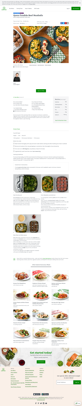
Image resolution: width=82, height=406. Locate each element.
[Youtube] (46, 403)
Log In (68, 8)
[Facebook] (36, 403)
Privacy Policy (32, 4)
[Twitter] (41, 403)
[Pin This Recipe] (66, 23)
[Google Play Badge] (45, 394)
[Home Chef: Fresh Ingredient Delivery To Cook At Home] (3, 370)
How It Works (14, 372)
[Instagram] (43, 403)
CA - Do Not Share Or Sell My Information (17, 383)
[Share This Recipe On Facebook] (61, 23)
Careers (41, 372)
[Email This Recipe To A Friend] (68, 23)
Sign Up (13, 376)
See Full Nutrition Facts (60, 120)
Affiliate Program (29, 374)
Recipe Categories (29, 370)
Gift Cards (13, 378)
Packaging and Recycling (31, 382)
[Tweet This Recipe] (64, 23)
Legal (41, 376)
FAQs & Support (29, 372)
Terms (24, 4)
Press (41, 374)
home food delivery (47, 258)
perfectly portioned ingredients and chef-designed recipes (32, 398)
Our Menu (13, 370)
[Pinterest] (38, 403)
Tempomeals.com (41, 399)
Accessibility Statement (31, 386)
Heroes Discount (15, 380)
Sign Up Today (41, 90)
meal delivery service (43, 397)
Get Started (76, 8)
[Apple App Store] (36, 394)
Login (12, 374)
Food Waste (28, 384)
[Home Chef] (4, 8)
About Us (42, 370)
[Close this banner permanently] (80, 3)
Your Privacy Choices (16, 387)
